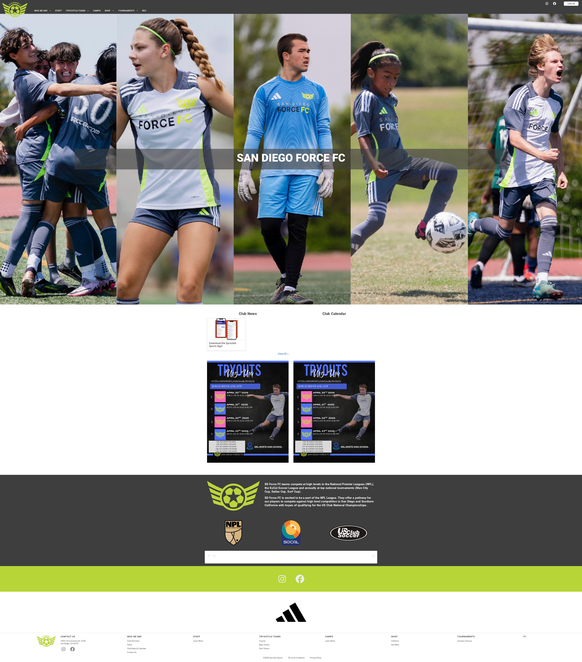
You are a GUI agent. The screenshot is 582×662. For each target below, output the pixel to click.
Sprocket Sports (276, 658)
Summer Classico (464, 641)
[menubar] (90, 10)
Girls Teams (264, 648)
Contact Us (131, 652)
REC (525, 636)
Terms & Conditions (296, 658)
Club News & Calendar (136, 648)
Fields (129, 645)
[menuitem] (42, 10)
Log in (571, 3)
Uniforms (395, 641)
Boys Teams (264, 645)
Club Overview (133, 641)
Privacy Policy (315, 658)
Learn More (198, 641)
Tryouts (262, 641)
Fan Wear (395, 645)
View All (282, 353)
